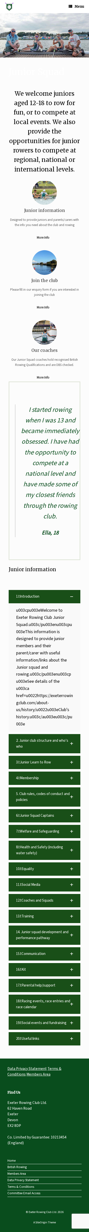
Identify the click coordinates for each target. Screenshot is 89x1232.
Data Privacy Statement (27, 1068)
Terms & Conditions (20, 1187)
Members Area (38, 1074)
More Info (43, 237)
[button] (44, 35)
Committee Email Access (23, 1193)
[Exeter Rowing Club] (9, 6)
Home (11, 1160)
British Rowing (17, 1167)
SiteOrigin (41, 1222)
